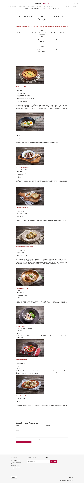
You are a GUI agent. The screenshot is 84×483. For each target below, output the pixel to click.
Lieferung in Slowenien (15, 463)
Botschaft (18, 430)
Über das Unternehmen (15, 467)
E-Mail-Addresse (46, 425)
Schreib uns (13, 468)
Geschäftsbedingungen (15, 460)
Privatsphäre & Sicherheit (16, 462)
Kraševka (63, 480)
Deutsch (13, 477)
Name (17, 425)
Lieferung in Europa (15, 465)
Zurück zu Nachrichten (43, 450)
